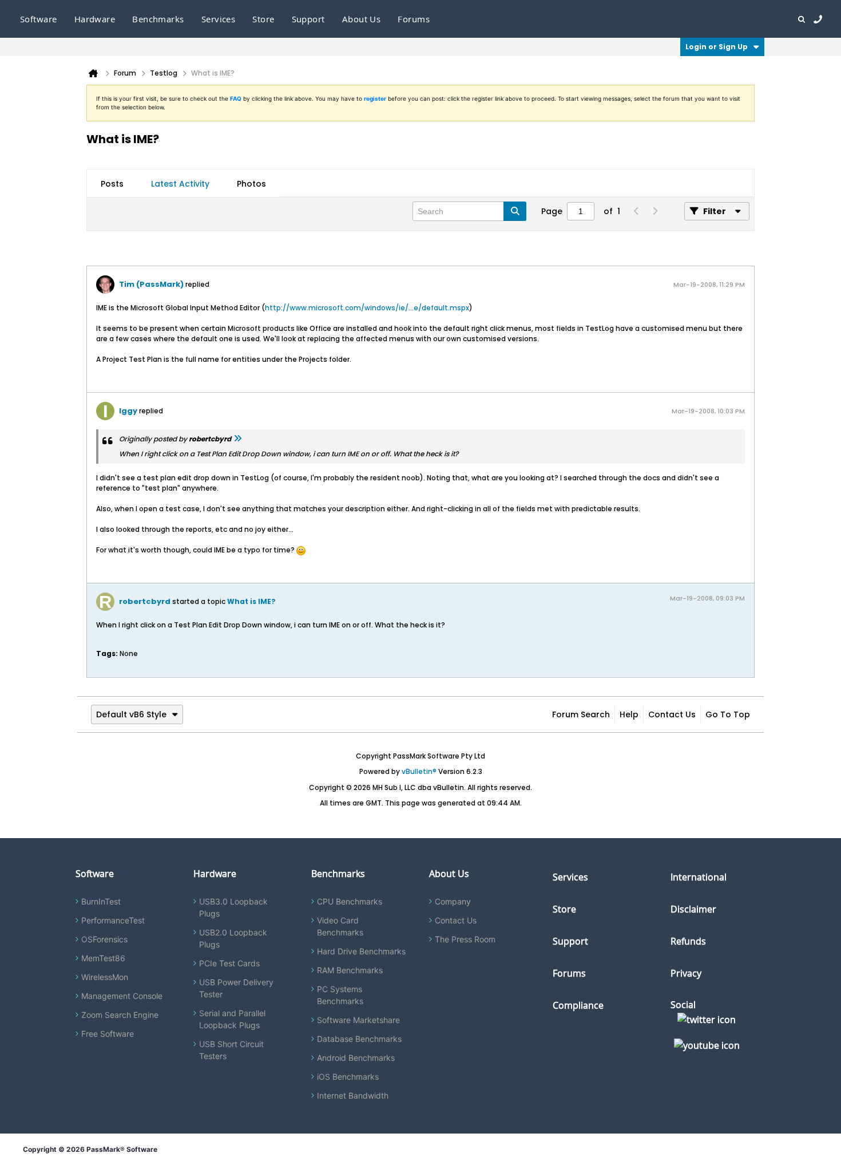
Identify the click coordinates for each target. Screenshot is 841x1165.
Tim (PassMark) (151, 284)
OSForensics (104, 939)
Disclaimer (693, 909)
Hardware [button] (95, 19)
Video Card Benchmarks (340, 926)
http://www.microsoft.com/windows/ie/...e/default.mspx (367, 308)
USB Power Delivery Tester (236, 988)
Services (570, 877)
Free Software (107, 1033)
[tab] (112, 183)
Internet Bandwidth (352, 1095)
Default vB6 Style (131, 714)
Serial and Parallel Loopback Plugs (232, 1019)
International (699, 877)
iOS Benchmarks (348, 1076)
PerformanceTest (113, 920)
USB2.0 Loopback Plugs (233, 938)
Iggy (128, 410)
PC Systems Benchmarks (340, 995)
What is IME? (251, 601)
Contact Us (672, 714)
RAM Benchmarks (350, 970)
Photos (251, 183)
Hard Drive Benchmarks (361, 951)
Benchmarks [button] (158, 19)
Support (308, 19)
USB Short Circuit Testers (231, 1050)
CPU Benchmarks (349, 901)
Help (629, 714)
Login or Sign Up (716, 47)
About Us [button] (361, 19)
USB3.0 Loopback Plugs (233, 907)
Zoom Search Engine (119, 1015)
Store (564, 909)
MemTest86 (103, 958)
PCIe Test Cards (229, 963)
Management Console (121, 996)
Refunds (688, 941)
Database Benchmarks (359, 1039)
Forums (414, 19)
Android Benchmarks (356, 1058)
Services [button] (218, 19)
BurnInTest (101, 901)
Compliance (578, 1005)
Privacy (686, 973)
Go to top (727, 714)
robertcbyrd (144, 601)
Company (453, 901)
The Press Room (465, 939)
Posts (112, 183)
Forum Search (581, 714)
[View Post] (237, 439)
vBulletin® (419, 771)
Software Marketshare (358, 1020)
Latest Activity (180, 183)
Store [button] (263, 19)
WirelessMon (104, 977)
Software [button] (38, 19)
